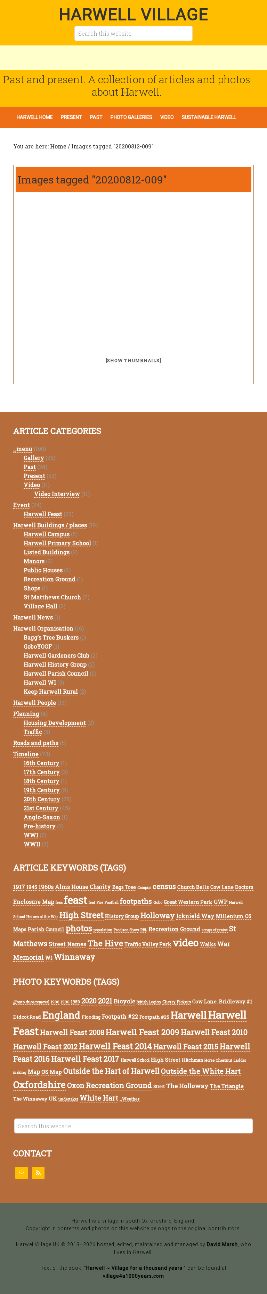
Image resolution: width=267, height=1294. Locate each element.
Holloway (157, 915)
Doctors (244, 887)
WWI (31, 835)
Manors (34, 561)
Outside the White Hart (201, 1071)
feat (92, 902)
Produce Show (126, 929)
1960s (46, 886)
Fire (100, 902)
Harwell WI (40, 682)
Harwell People (34, 702)
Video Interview (57, 493)
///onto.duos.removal (31, 1002)
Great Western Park (188, 902)
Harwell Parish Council (56, 673)
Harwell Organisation (43, 628)
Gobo (157, 902)
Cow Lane (222, 887)
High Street (81, 914)
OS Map (51, 1071)
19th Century (42, 790)
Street (159, 1086)
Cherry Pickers (176, 1001)
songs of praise (215, 929)
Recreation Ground (49, 579)
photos (79, 928)
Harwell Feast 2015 (185, 1046)
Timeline (26, 753)
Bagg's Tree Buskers (51, 637)
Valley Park (156, 944)
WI (48, 957)
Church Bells (193, 887)
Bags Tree (124, 887)
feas (59, 902)
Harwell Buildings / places (50, 525)
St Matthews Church (52, 597)
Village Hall (40, 606)
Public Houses (43, 570)
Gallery (34, 457)
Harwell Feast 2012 (45, 1046)
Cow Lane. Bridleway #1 (222, 1001)
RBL (143, 929)
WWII (32, 844)
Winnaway (74, 957)
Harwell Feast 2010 (214, 1032)
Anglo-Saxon (42, 817)
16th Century (41, 762)
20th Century (42, 799)
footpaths (136, 901)
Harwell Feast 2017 (85, 1059)
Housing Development (55, 722)
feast (75, 900)
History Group (122, 916)
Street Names (67, 944)
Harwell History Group (55, 664)
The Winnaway (30, 1099)
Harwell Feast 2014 (115, 1045)
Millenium (230, 916)
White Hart (99, 1098)
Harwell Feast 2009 (142, 1032)
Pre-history (40, 826)
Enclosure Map (33, 901)
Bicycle (124, 1001)
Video (32, 484)
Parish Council (46, 929)
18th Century (41, 781)
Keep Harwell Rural (51, 691)
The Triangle (227, 1086)
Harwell (189, 1015)
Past (30, 466)
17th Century (42, 771)
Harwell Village (133, 14)
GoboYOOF (38, 646)
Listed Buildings (47, 552)
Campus (144, 887)
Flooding (91, 1017)
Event (21, 504)
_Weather (130, 1099)
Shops (32, 588)
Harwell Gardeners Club (56, 655)
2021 (105, 1000)
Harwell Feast (43, 513)
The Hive (105, 943)
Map (34, 1071)
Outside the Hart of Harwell (111, 1071)
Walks (208, 944)
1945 (31, 887)
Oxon (75, 1085)
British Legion (149, 1002)
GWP (221, 901)
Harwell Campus (47, 534)
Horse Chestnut (218, 1060)
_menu (22, 448)
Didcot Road (27, 1017)
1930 (65, 1002)
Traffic (33, 731)
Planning (26, 713)
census (164, 886)
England (61, 1015)
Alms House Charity (83, 886)
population (103, 929)
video (186, 942)
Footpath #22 (120, 1016)
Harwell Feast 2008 (72, 1032)
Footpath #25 (154, 1017)
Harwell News (33, 617)
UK (53, 1098)
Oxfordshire (39, 1084)
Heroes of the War (42, 916)
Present (34, 475)
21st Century (41, 808)
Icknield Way (195, 915)
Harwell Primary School (57, 543)
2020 (89, 1000)
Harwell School (135, 1060)
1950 (75, 1001)
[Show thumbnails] (133, 360)
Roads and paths (35, 742)
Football (112, 902)
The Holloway (187, 1086)
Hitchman (192, 1060)
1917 (19, 886)
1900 (55, 1002)
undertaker (68, 1099)
